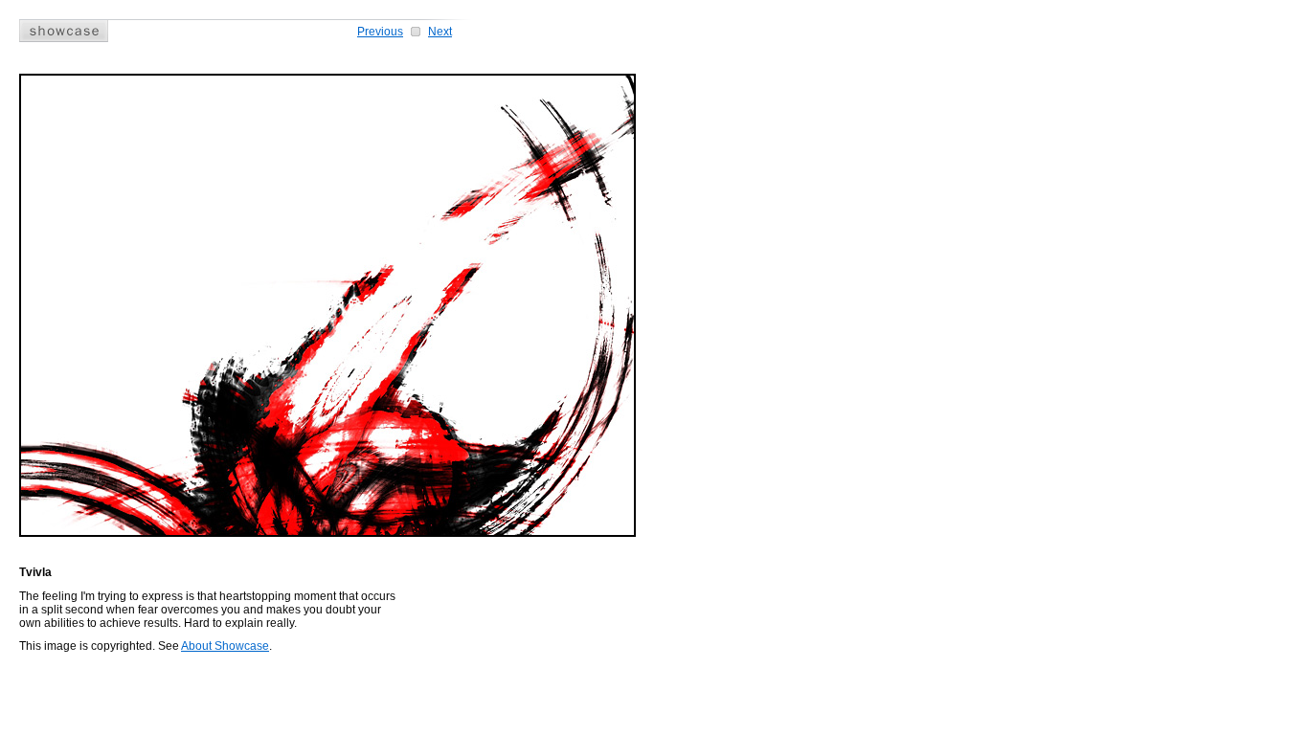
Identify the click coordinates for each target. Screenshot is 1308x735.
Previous (380, 31)
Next (440, 31)
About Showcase (225, 646)
